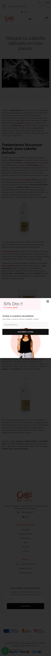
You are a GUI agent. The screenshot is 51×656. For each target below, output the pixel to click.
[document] (25, 328)
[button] (48, 301)
